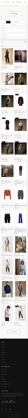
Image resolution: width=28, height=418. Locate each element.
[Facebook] (3, 409)
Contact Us (4, 381)
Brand (2, 33)
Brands (3, 359)
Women (10, 5)
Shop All (3, 344)
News (3, 362)
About (3, 371)
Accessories (16, 22)
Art (2, 357)
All (8, 22)
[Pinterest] (10, 409)
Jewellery (4, 352)
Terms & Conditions (6, 383)
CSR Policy (4, 386)
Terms (9, 416)
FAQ (3, 376)
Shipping (4, 379)
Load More (14, 331)
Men (3, 349)
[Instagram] (6, 409)
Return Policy (5, 374)
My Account (4, 369)
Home (2, 5)
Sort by (3, 28)
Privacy (13, 416)
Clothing (14, 25)
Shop (6, 5)
